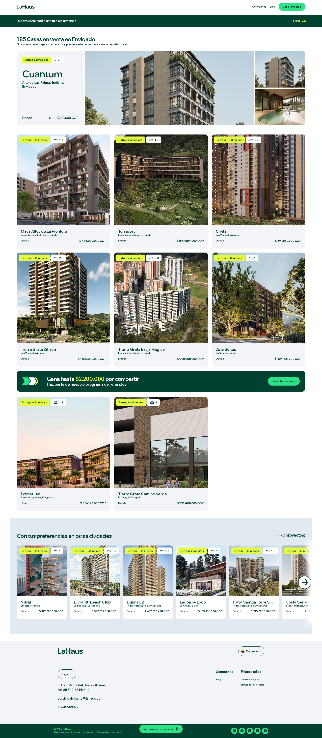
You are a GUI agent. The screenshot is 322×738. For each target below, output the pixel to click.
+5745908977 (68, 707)
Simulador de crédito (252, 684)
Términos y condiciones (67, 732)
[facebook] (265, 731)
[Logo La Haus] (26, 7)
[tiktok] (242, 731)
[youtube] (234, 731)
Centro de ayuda (250, 679)
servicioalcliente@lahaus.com (80, 698)
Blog (218, 679)
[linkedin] (257, 731)
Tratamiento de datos (109, 732)
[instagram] (250, 731)
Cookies (88, 732)
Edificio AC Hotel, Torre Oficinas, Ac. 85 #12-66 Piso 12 (82, 687)
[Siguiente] (304, 582)
